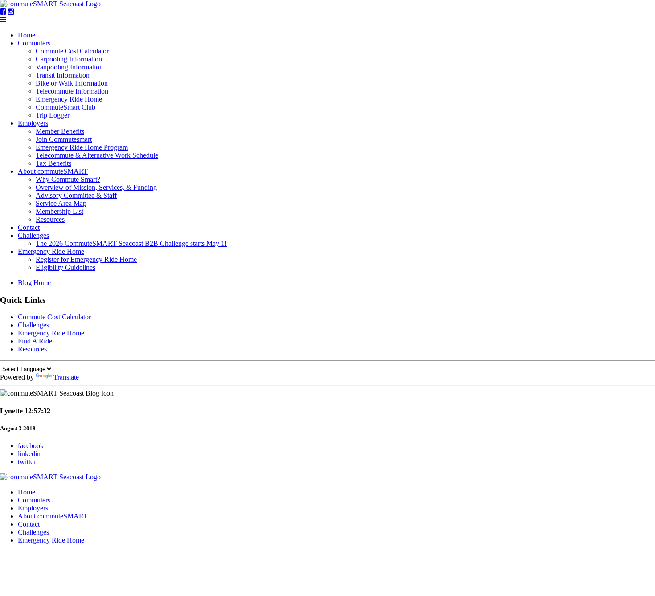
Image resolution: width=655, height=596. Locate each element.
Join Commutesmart (64, 139)
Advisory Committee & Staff (76, 195)
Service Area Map (61, 203)
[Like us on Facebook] (3, 12)
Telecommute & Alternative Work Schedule (97, 155)
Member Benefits (60, 131)
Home (26, 35)
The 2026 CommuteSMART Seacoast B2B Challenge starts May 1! (131, 243)
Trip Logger (53, 115)
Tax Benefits (53, 163)
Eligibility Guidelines (65, 267)
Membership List (59, 211)
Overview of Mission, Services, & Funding (96, 187)
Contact (29, 227)
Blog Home (34, 282)
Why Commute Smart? (68, 179)
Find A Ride (35, 341)
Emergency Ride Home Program (82, 147)
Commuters (34, 43)
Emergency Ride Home (69, 99)
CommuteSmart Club (65, 107)
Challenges (33, 235)
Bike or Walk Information (72, 83)
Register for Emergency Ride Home (86, 259)
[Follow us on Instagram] (11, 12)
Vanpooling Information (69, 67)
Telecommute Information (72, 91)
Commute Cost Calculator (72, 51)
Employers (33, 123)
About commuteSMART (53, 171)
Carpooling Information (69, 59)
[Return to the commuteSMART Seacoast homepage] (50, 4)
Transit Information (63, 75)
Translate (66, 377)
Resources (50, 219)
